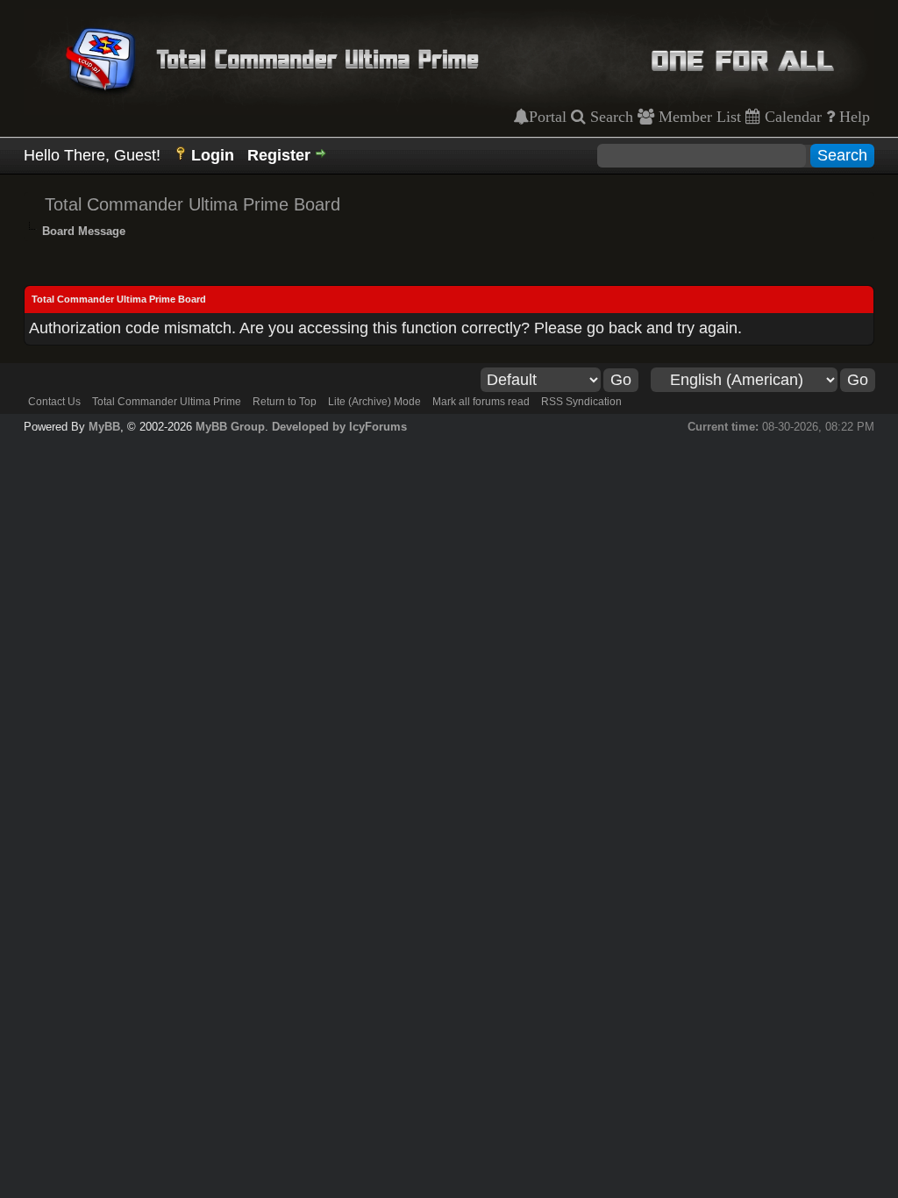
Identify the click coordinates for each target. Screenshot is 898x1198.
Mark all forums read (481, 402)
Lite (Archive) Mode (374, 402)
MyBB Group (230, 426)
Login (212, 155)
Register (278, 155)
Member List (697, 117)
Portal (548, 117)
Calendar (791, 117)
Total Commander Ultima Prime (166, 402)
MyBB (104, 426)
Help (852, 117)
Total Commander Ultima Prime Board (192, 204)
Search (609, 117)
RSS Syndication (581, 402)
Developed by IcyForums (339, 426)
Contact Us (54, 402)
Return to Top (285, 402)
